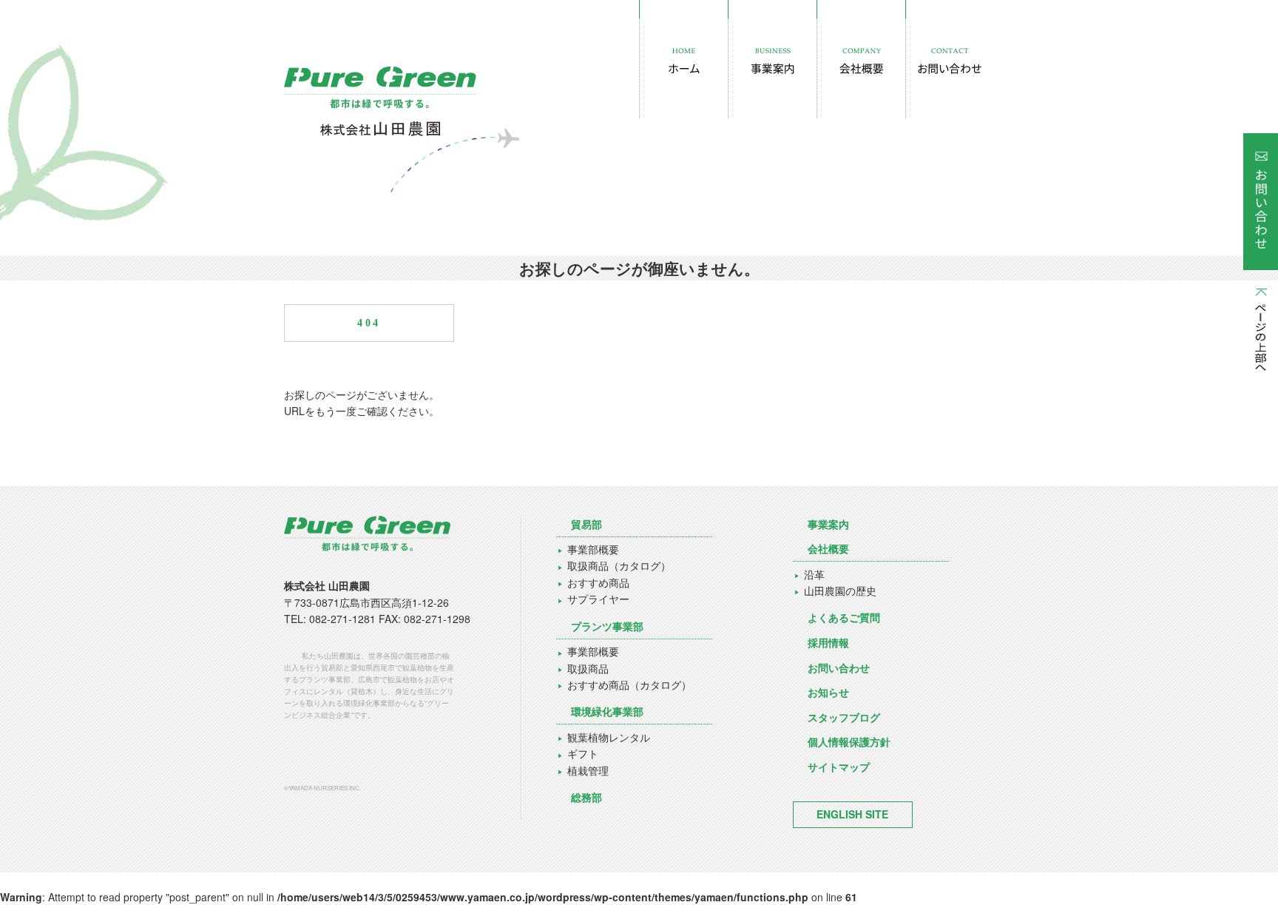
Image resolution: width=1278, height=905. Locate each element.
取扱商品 (588, 668)
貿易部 (586, 524)
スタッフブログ (844, 717)
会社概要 (828, 548)
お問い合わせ (839, 667)
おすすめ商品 (598, 582)
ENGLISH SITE (852, 814)
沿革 (814, 574)
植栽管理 (588, 770)
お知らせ (828, 691)
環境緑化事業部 (607, 711)
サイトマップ (839, 766)
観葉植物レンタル (608, 737)
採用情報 (828, 642)
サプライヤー (598, 598)
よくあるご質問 (844, 617)
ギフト (582, 753)
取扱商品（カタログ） (619, 565)
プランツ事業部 (607, 626)
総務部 (586, 797)
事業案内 (828, 524)
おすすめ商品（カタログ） (629, 684)
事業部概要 (593, 549)
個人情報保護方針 (849, 741)
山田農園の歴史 (840, 590)
